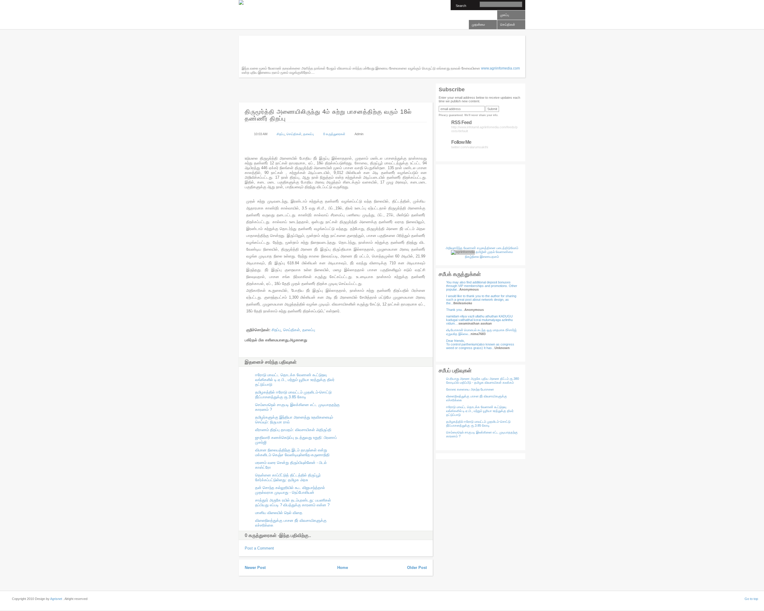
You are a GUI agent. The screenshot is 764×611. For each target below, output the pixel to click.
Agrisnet (56, 599)
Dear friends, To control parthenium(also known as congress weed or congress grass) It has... (480, 344)
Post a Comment (259, 548)
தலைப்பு (308, 134)
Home (342, 567)
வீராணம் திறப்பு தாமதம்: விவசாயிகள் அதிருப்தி (293, 430)
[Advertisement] (350, 51)
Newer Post (255, 567)
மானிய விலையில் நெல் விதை (278, 512)
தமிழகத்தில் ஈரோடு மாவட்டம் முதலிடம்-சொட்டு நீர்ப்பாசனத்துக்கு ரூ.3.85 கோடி (478, 423)
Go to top (751, 599)
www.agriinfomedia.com (500, 68)
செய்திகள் (293, 134)
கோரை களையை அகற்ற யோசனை (470, 389)
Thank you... (455, 309)
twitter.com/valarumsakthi (469, 144)
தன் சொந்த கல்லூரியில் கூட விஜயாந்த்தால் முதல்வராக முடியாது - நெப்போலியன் (290, 490)
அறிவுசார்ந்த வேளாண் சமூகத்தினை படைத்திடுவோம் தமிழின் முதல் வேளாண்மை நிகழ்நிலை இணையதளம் (482, 252)
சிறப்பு (281, 134)
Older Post (417, 567)
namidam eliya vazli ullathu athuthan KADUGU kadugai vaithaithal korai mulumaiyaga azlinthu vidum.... (479, 319)
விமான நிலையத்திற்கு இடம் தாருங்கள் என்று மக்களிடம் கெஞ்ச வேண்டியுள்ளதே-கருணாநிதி (292, 452)
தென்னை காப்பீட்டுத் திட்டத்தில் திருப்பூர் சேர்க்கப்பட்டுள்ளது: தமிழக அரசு (288, 477)
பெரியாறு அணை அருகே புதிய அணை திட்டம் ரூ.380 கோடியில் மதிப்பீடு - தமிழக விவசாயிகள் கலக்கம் (482, 380)
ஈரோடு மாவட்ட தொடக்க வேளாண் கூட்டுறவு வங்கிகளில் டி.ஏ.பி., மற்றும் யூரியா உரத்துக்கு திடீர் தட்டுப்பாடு (480, 410)
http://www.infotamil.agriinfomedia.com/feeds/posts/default (484, 126)
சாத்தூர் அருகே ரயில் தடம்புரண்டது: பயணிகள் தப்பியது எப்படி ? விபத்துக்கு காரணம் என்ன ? (293, 502)
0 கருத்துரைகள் (334, 134)
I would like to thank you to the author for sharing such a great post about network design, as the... (481, 299)
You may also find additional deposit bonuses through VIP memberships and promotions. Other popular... (481, 285)
